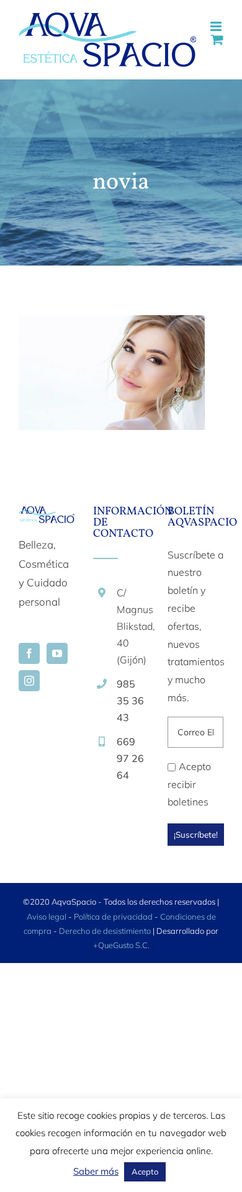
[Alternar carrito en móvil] (217, 39)
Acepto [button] (145, 1171)
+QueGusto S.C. (121, 945)
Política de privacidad (113, 916)
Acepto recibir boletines (189, 784)
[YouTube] (57, 653)
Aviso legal (46, 916)
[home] (46, 515)
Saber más (96, 1171)
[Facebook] (29, 653)
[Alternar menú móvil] (216, 26)
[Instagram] (29, 680)
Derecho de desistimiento (106, 931)
